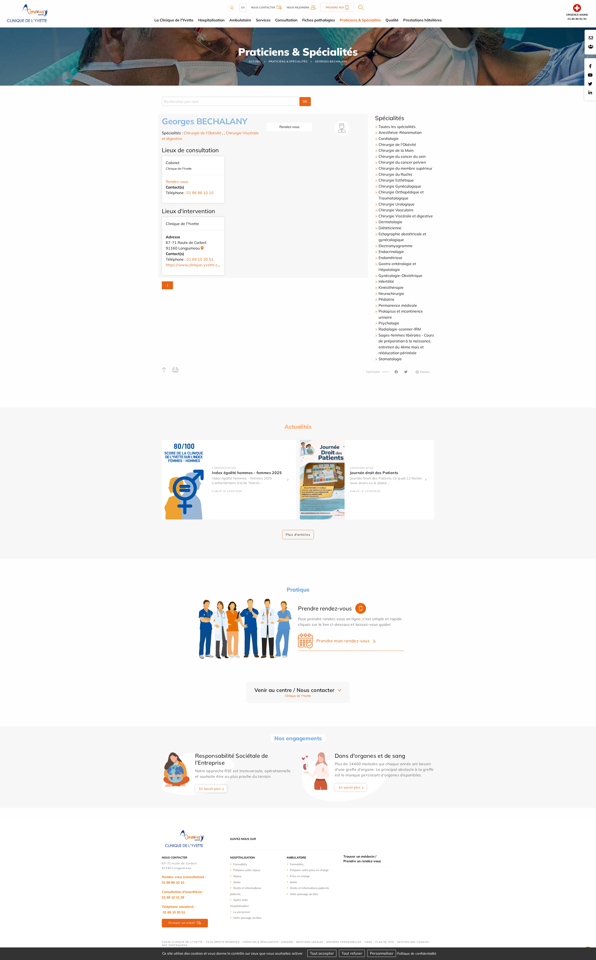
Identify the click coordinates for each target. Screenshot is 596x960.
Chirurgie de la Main (396, 150)
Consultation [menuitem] (286, 20)
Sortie (237, 882)
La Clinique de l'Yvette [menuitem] (173, 20)
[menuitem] (247, 864)
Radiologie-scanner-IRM (400, 329)
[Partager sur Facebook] (396, 372)
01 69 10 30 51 (199, 259)
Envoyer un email (182, 922)
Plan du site (384, 941)
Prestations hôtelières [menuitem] (422, 20)
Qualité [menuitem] (392, 20)
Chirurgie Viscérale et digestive (406, 216)
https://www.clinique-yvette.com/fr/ (197, 265)
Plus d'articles (298, 534)
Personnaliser (381, 953)
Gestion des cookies (413, 941)
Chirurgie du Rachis (395, 174)
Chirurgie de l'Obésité (202, 133)
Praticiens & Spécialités (288, 61)
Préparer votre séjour (246, 870)
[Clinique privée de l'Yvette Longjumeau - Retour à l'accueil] (26, 13)
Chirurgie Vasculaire (396, 210)
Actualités (297, 426)
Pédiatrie (386, 299)
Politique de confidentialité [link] (416, 953)
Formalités (240, 864)
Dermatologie (390, 221)
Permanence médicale (398, 305)
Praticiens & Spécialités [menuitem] (360, 20)
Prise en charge (300, 876)
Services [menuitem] (263, 20)
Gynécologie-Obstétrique (400, 275)
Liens (368, 941)
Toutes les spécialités (397, 126)
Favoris (425, 372)
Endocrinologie (391, 251)
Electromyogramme (396, 245)
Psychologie (389, 323)
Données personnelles (343, 941)
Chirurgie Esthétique (396, 180)
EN (243, 7)
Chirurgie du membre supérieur (405, 168)
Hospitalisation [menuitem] (211, 20)
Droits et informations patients (309, 888)
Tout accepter (322, 953)
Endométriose (390, 257)
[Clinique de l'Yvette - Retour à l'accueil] (184, 838)
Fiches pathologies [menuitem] (318, 20)
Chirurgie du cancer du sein (402, 156)
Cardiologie (389, 138)
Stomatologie (390, 359)
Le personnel (241, 912)
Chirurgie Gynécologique (400, 186)
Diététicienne (390, 228)
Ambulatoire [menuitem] (240, 20)
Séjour (237, 876)
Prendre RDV (335, 7)
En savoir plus (210, 789)
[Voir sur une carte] (202, 248)
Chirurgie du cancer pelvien (402, 162)
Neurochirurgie (391, 293)
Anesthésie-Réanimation (400, 132)
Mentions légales (309, 941)
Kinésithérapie (391, 287)
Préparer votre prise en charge (309, 870)
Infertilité (386, 281)
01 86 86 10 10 (199, 192)
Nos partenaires (174, 945)
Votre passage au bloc (247, 918)
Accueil (255, 61)
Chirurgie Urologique (396, 204)
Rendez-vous (289, 127)
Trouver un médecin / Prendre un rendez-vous (362, 858)
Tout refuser (352, 953)
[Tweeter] (406, 372)
